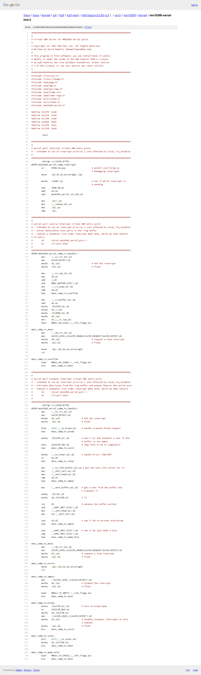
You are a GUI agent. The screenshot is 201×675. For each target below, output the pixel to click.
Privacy (27, 670)
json (195, 670)
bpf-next (73, 15)
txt (188, 670)
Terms (36, 670)
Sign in (194, 4)
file (87, 27)
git (55, 15)
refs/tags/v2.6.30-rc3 (95, 15)
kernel (46, 15)
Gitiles (19, 670)
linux (27, 15)
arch (118, 15)
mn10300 (130, 15)
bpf (61, 15)
